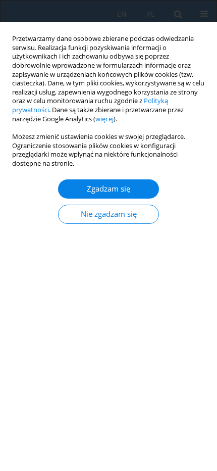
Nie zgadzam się (109, 214)
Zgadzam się (108, 188)
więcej (104, 119)
